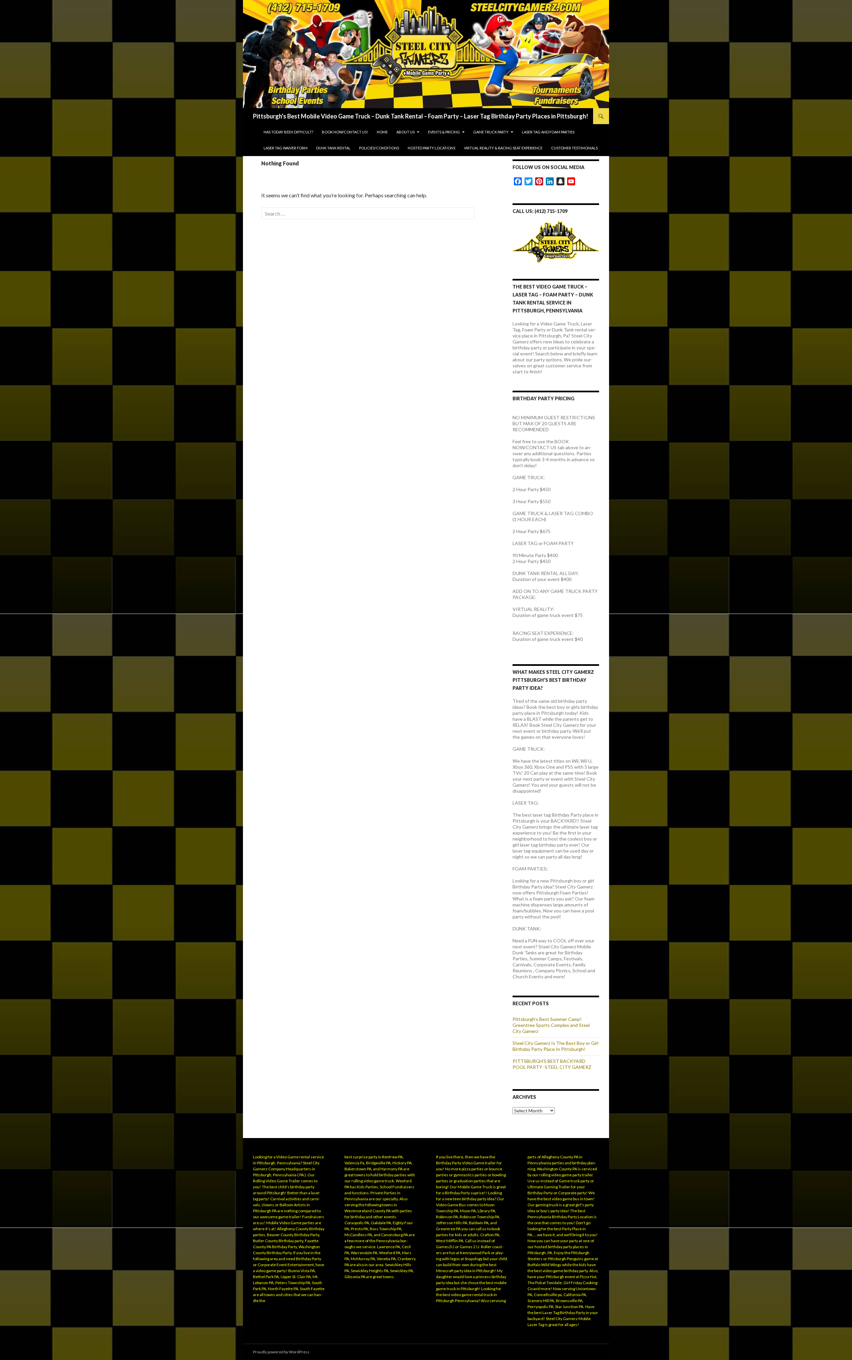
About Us (405, 132)
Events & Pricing (444, 132)
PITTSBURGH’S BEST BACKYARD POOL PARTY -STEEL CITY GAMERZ (552, 1064)
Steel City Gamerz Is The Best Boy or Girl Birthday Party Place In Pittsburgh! (555, 1046)
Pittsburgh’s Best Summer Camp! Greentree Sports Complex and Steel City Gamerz (551, 1025)
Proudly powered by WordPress (281, 1351)
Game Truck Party (491, 132)
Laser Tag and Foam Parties (548, 132)
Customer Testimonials (574, 148)
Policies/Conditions (379, 148)
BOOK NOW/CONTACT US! (345, 132)
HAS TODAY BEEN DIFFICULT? (288, 132)
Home (382, 132)
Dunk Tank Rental (333, 148)
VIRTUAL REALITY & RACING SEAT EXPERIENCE (503, 148)
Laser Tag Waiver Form (286, 148)
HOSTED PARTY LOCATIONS (431, 148)
